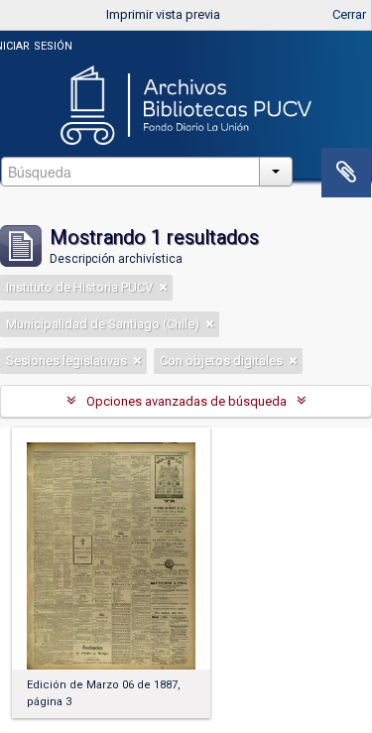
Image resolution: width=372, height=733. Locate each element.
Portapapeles (346, 172)
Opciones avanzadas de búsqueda (186, 401)
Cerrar (349, 14)
